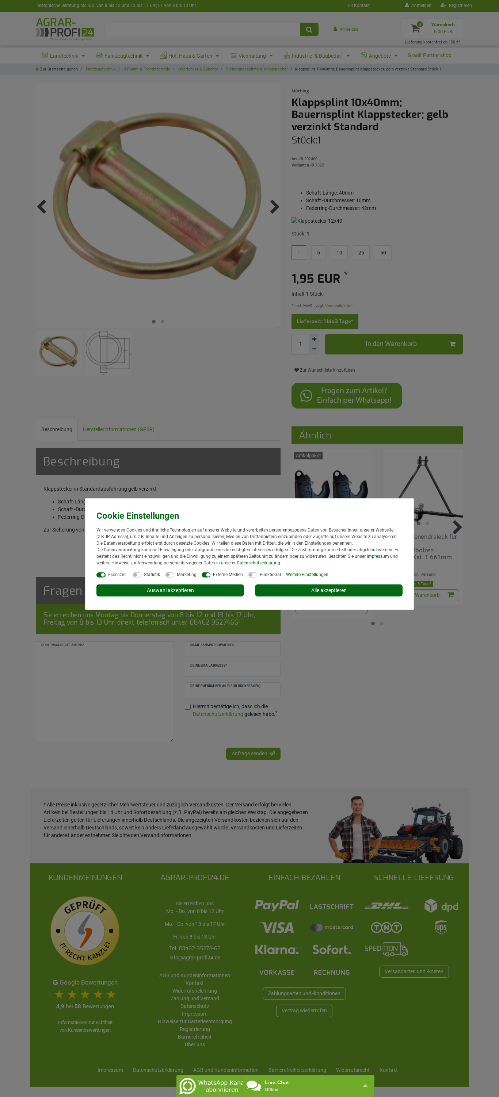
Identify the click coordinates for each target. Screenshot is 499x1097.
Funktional (270, 574)
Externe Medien (228, 574)
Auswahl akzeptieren (170, 590)
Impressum (378, 556)
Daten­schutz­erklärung (258, 562)
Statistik (152, 574)
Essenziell (117, 574)
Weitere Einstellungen (307, 574)
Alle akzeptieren (329, 590)
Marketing (187, 574)
